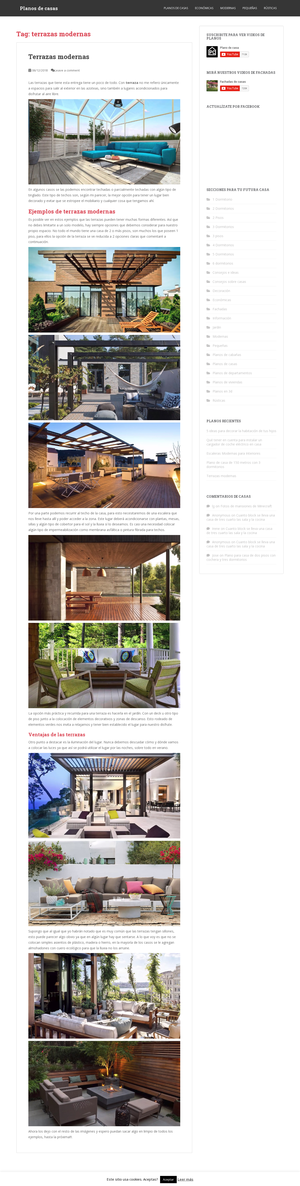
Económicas (204, 8)
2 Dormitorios (223, 208)
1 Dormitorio (222, 199)
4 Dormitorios (223, 245)
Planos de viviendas (227, 382)
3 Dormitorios (223, 226)
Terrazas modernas (58, 56)
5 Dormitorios (223, 254)
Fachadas (220, 309)
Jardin (217, 327)
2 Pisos (218, 217)
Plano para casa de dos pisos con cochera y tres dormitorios (241, 557)
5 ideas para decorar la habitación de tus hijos (241, 431)
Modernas (228, 8)
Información (222, 318)
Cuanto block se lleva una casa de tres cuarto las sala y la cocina (240, 517)
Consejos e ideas (226, 272)
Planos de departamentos (232, 373)
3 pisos (218, 236)
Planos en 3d (222, 391)
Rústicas (270, 8)
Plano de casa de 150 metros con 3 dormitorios (233, 464)
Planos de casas (39, 8)
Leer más (185, 1179)
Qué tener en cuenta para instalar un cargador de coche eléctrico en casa (234, 442)
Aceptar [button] (168, 1179)
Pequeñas (250, 8)
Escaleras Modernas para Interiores (233, 453)
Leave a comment (67, 70)
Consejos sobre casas (229, 281)
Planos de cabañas (227, 354)
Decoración (221, 290)
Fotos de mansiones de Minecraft (246, 506)
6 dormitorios (223, 263)
